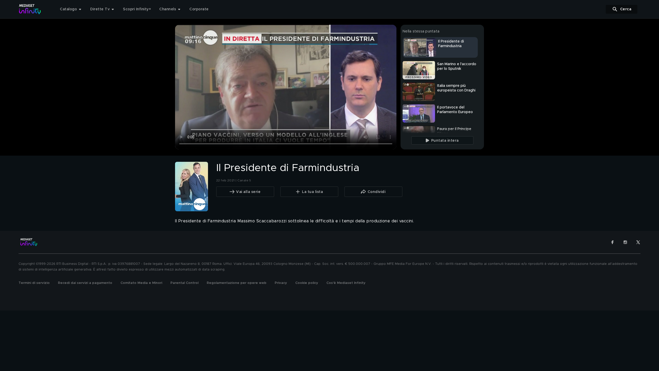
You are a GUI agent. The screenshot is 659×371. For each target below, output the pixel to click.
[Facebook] (612, 242)
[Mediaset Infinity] (30, 9)
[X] (638, 242)
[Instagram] (625, 242)
